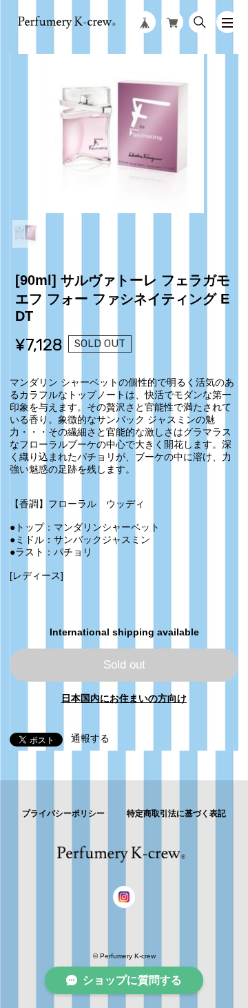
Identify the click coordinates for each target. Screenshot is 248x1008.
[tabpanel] (124, 133)
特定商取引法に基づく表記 (176, 813)
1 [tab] (26, 234)
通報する (90, 738)
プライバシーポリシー (63, 813)
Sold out (124, 664)
